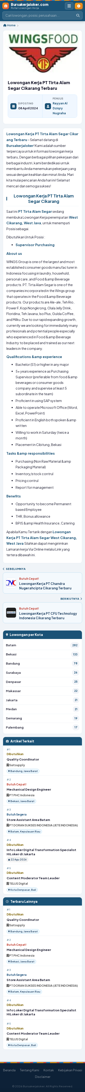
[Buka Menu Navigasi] (69, 5)
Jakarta (41, 700)
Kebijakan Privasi (70, 1070)
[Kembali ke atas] (77, 1069)
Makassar (41, 691)
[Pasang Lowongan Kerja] (79, 6)
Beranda (9, 1070)
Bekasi (41, 654)
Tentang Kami (29, 1070)
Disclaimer (42, 1077)
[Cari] (77, 15)
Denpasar (41, 682)
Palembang (41, 727)
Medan (41, 709)
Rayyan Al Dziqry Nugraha (60, 108)
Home (11, 25)
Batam (41, 645)
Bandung (41, 663)
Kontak (48, 1070)
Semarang (41, 718)
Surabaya (41, 672)
